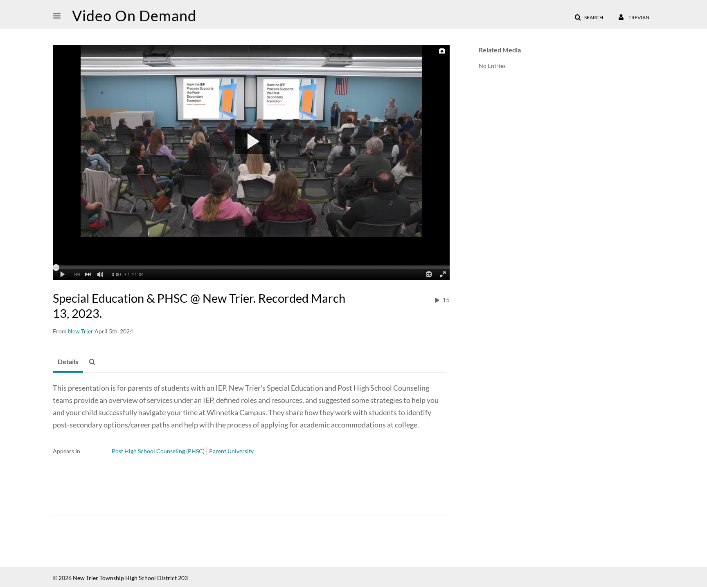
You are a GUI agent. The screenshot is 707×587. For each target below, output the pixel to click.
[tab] (68, 362)
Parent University (231, 451)
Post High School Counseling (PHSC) (158, 451)
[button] (59, 16)
